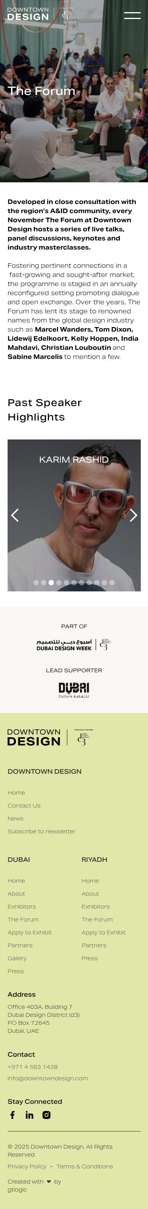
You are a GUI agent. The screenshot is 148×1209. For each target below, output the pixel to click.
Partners (20, 945)
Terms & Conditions (85, 1166)
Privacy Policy (27, 1166)
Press (16, 971)
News (16, 818)
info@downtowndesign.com (48, 1078)
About (16, 893)
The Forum (23, 919)
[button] (132, 16)
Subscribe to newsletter (42, 831)
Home (16, 792)
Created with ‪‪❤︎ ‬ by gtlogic (34, 1185)
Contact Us (24, 805)
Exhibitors (22, 906)
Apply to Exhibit (30, 932)
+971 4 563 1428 (33, 1067)
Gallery (17, 958)
